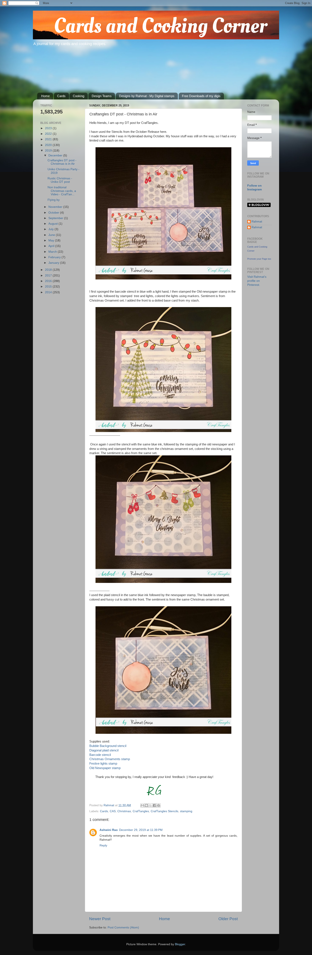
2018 (49, 269)
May (51, 240)
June (52, 235)
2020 (49, 145)
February (55, 257)
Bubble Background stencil (107, 746)
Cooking (78, 96)
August (53, 223)
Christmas (124, 811)
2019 (49, 150)
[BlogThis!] (146, 805)
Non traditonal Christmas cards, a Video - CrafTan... (62, 191)
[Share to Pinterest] (158, 805)
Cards (61, 96)
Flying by (54, 199)
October (54, 212)
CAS (113, 811)
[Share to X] (150, 805)
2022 (49, 133)
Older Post (228, 919)
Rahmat (257, 221)
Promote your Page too (259, 259)
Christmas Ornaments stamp (110, 759)
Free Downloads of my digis (201, 96)
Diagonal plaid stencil (103, 750)
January (54, 262)
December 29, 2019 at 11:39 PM (141, 830)
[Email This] (142, 805)
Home (45, 96)
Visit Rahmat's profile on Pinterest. (256, 280)
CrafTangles (141, 811)
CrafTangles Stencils (164, 811)
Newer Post (99, 919)
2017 (49, 275)
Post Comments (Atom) (123, 927)
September (56, 218)
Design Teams (102, 96)
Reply (103, 845)
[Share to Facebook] (154, 805)
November (55, 206)
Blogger (180, 944)
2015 (49, 286)
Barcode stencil (100, 755)
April (51, 246)
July (51, 229)
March (53, 251)
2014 (49, 292)
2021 (49, 139)
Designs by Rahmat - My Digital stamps (146, 96)
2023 (49, 128)
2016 (49, 281)
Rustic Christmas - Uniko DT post (60, 180)
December (55, 155)
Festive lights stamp (103, 763)
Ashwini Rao (109, 830)
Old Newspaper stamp (105, 768)
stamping (186, 811)
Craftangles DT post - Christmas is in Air (62, 162)
